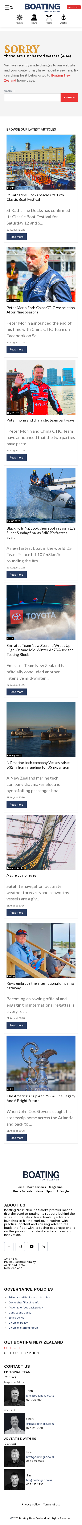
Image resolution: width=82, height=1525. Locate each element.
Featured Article (15, 868)
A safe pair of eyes (21, 875)
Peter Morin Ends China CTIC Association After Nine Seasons (41, 310)
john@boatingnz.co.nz (40, 1395)
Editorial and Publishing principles (29, 1297)
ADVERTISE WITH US (20, 1438)
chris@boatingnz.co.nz (40, 1423)
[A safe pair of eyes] (41, 842)
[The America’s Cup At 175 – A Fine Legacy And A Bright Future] (41, 1063)
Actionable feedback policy (26, 1307)
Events (10, 188)
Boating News (14, 755)
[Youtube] (31, 1246)
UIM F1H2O (13, 300)
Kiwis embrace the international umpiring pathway (40, 985)
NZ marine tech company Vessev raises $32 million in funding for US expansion (38, 764)
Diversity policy (18, 1322)
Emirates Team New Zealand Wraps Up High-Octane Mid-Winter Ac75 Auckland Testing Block (40, 650)
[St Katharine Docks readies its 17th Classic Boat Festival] (41, 161)
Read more (17, 236)
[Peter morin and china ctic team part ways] (41, 387)
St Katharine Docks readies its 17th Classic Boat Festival (35, 197)
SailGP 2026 (13, 521)
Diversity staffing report (23, 1327)
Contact (10, 1377)
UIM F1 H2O (13, 413)
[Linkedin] (43, 1246)
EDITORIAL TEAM (17, 1372)
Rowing (11, 976)
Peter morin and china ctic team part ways (41, 420)
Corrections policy (20, 1312)
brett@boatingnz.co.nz (40, 1457)
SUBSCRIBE (12, 1348)
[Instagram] (20, 1246)
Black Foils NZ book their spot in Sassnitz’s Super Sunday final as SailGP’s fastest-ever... (41, 532)
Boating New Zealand (32, 1518)
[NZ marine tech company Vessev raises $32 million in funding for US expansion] (41, 729)
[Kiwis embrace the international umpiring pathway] (41, 950)
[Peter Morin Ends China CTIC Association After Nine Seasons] (41, 274)
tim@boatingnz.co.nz (39, 1480)
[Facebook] (8, 1246)
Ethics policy (16, 1317)
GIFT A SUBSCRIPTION (21, 1353)
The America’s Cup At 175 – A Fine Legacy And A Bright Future (41, 1098)
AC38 (10, 638)
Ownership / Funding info (24, 1302)
